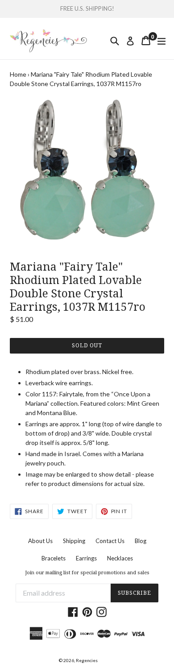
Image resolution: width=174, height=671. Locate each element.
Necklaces (120, 558)
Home (18, 74)
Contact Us (109, 540)
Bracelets (53, 558)
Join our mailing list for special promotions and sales (87, 573)
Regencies (87, 660)
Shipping (74, 540)
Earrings (86, 558)
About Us (40, 540)
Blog (140, 540)
